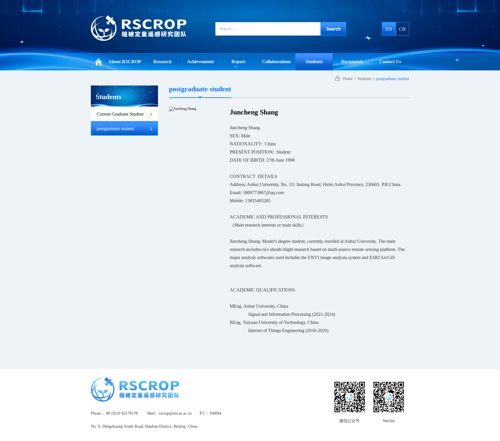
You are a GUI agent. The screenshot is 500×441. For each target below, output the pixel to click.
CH (402, 29)
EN (389, 29)
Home (98, 61)
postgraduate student (392, 78)
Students (364, 78)
